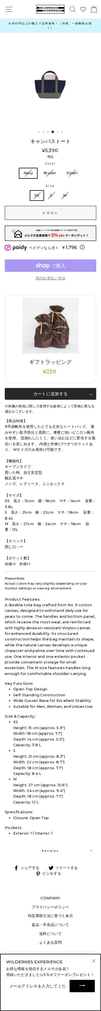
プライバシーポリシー (50, 907)
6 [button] (62, 132)
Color (50, 163)
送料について (50, 934)
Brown (49, 173)
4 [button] (53, 132)
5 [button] (58, 132)
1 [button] (39, 132)
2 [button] (44, 132)
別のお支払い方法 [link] (51, 278)
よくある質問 (50, 942)
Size (50, 185)
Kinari (71, 173)
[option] (50, 25)
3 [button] (48, 132)
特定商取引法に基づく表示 (50, 916)
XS (37, 195)
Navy (28, 173)
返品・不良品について (50, 925)
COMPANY (50, 898)
